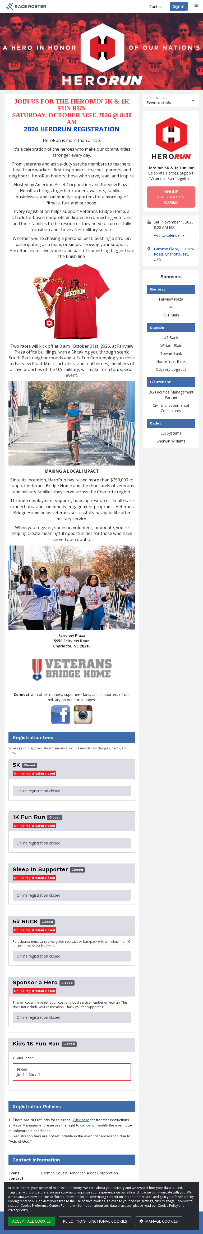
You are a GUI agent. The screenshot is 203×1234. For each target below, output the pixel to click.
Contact (156, 6)
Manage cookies (161, 1221)
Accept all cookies (31, 1221)
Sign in (178, 6)
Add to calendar (168, 235)
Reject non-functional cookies (95, 1221)
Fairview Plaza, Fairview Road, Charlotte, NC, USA (174, 254)
